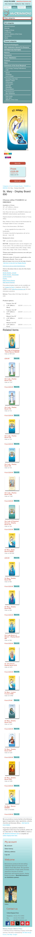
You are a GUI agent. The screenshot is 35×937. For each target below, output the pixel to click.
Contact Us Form (9, 287)
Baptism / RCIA (10, 80)
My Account (11, 3)
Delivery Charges (8, 928)
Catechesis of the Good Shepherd (15, 65)
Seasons (7, 52)
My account (8, 845)
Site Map (9, 934)
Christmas (9, 74)
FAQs (23, 3)
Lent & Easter (10, 76)
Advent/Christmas (9, 26)
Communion (9, 82)
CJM (7, 70)
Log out (7, 854)
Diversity (6, 28)
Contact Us (27, 3)
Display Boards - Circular (9, 272)
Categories (6, 186)
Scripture (7, 60)
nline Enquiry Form (13, 913)
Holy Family (9, 96)
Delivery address (10, 851)
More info (17, 163)
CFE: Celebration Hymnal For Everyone (16, 47)
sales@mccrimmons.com (23, 1)
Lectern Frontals (7, 276)
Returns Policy (18, 928)
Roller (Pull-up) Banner (9, 280)
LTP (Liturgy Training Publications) (16, 68)
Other (6, 63)
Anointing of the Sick (12, 79)
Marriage (8, 85)
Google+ (15, 934)
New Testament (10, 93)
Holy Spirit (9, 98)
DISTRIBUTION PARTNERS (12, 50)
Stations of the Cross (12, 99)
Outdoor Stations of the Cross (13, 34)
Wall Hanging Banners (9, 282)
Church (11, 186)
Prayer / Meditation (10, 57)
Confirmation (9, 84)
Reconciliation (10, 89)
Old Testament (10, 92)
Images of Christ (9, 30)
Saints (6, 38)
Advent (8, 73)
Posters (5, 278)
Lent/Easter (7, 32)
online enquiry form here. (10, 835)
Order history (9, 848)
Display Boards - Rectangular (11, 274)
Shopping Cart (17, 3)
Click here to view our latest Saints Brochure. (14, 266)
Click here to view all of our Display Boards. (14, 263)
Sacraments (7, 36)
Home (6, 3)
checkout (29, 7)
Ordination (9, 87)
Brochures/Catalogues (11, 44)
